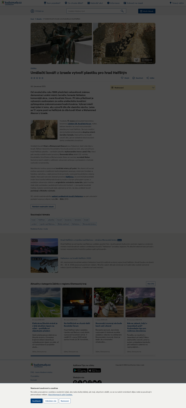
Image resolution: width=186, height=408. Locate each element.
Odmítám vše (50, 401)
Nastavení (65, 401)
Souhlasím (36, 401)
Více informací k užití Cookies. (60, 394)
